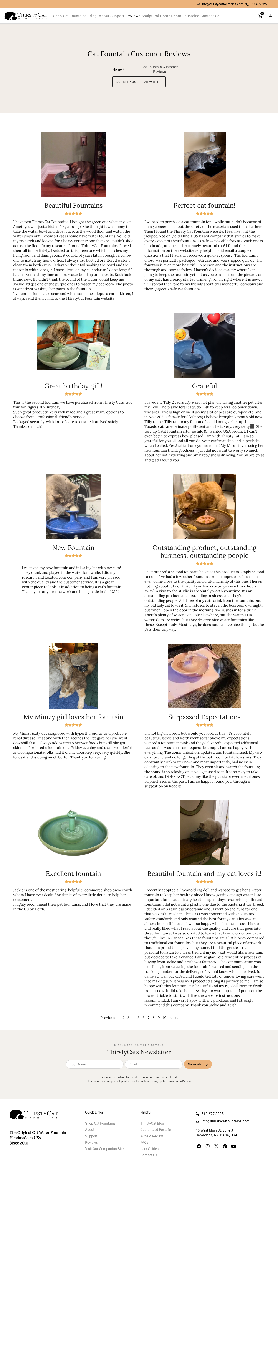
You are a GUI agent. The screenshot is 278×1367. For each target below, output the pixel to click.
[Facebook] (199, 1146)
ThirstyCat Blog (152, 1123)
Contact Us (148, 1155)
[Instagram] (207, 1146)
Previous (107, 1017)
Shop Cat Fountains (100, 1123)
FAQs (144, 1142)
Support (91, 1136)
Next (174, 1017)
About (89, 1130)
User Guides (149, 1149)
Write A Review (151, 1136)
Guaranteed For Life (155, 1130)
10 (165, 1017)
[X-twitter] (216, 1146)
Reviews (91, 1142)
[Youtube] (233, 1146)
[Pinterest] (225, 1146)
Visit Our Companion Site (104, 1149)
